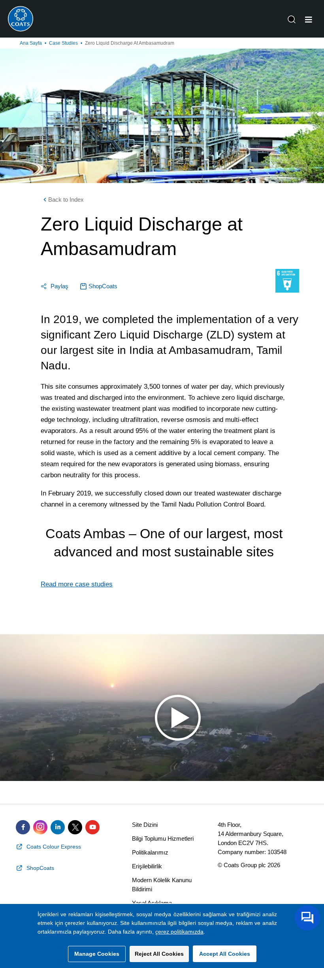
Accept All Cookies (224, 954)
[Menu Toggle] (308, 20)
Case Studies (63, 43)
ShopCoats (103, 286)
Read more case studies (77, 584)
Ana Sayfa (31, 43)
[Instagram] (40, 827)
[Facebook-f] (23, 827)
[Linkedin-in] (58, 827)
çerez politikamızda (179, 931)
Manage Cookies (96, 954)
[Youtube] (92, 827)
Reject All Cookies (159, 954)
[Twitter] (75, 827)
